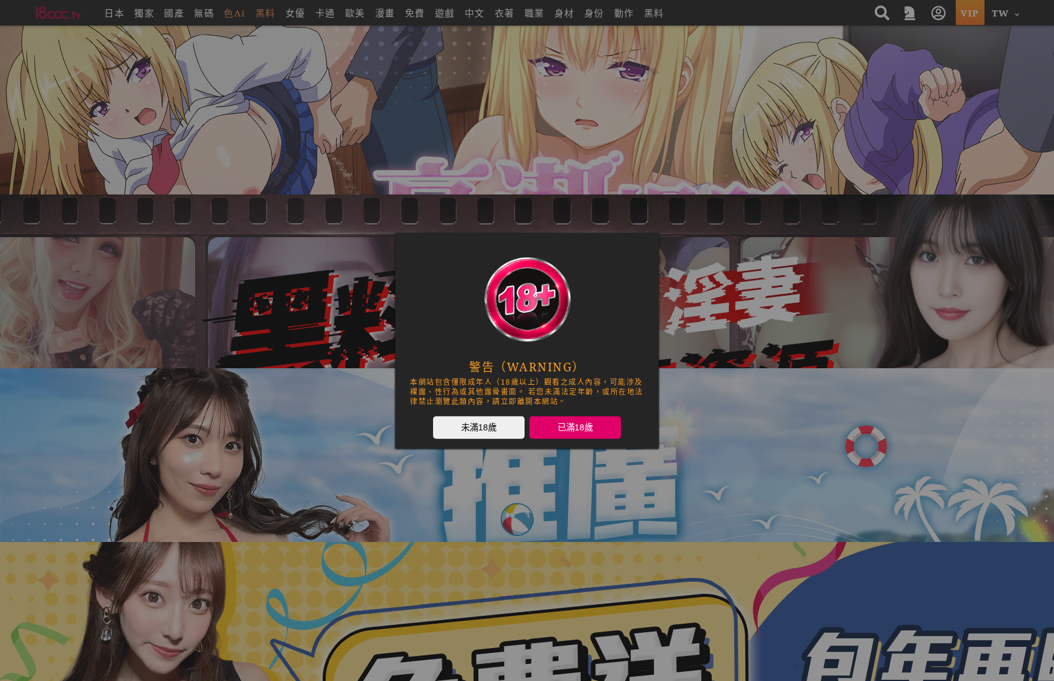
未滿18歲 (479, 427)
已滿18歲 (575, 427)
